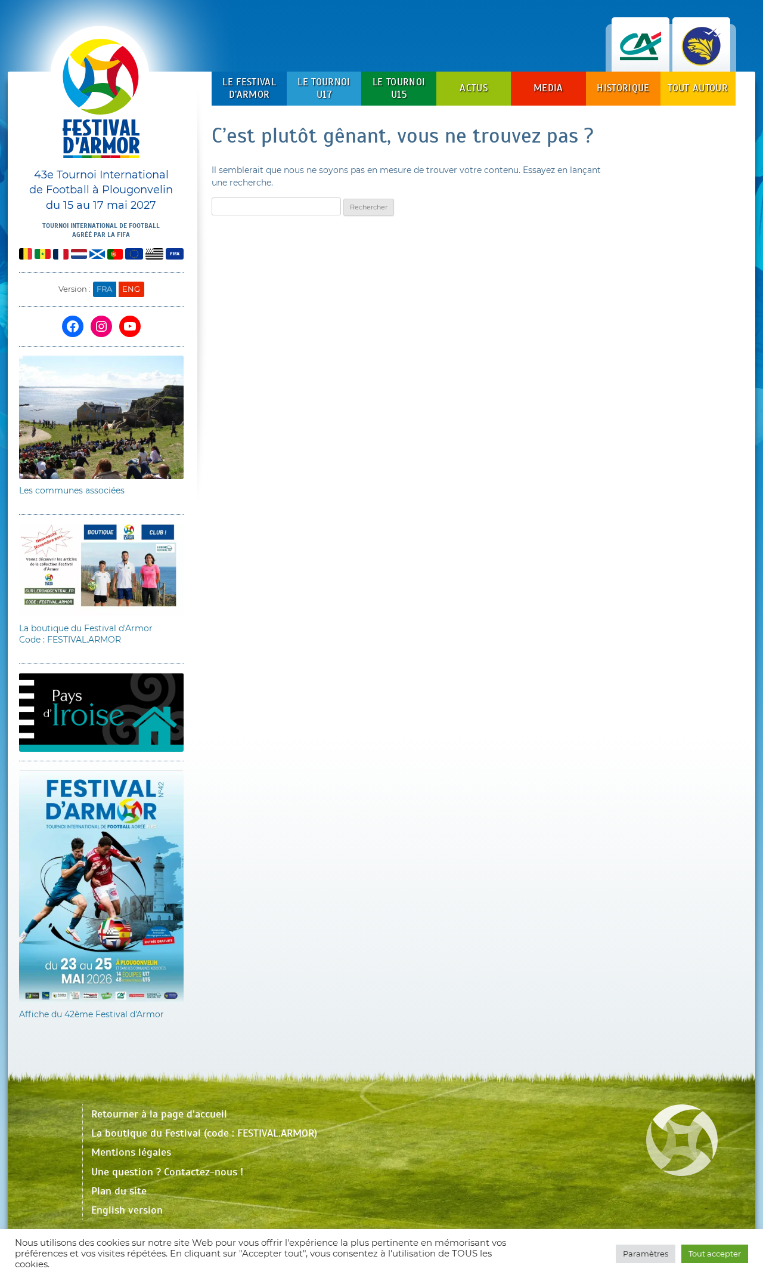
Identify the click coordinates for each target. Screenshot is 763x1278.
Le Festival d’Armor (249, 88)
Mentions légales (131, 1152)
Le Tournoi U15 (399, 88)
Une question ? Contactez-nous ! (167, 1171)
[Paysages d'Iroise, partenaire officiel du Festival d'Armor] (701, 59)
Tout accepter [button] (714, 1253)
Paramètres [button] (645, 1253)
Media (548, 88)
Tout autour (698, 88)
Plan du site (119, 1190)
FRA (104, 289)
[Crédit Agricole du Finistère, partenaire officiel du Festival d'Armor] (640, 59)
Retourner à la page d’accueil (159, 1113)
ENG (131, 289)
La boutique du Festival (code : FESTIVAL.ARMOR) (204, 1133)
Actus (474, 88)
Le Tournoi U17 (323, 88)
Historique (623, 88)
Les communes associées (72, 490)
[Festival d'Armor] (101, 103)
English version (127, 1210)
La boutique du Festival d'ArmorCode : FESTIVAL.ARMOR (86, 634)
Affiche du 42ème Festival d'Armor (91, 1014)
